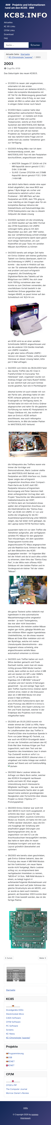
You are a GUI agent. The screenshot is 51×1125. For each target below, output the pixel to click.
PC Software (12, 1026)
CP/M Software (13, 1022)
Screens (9, 1030)
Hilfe (25, 1108)
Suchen (36, 45)
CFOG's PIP (11, 1085)
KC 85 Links (9, 26)
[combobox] (16, 45)
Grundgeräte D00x (15, 1010)
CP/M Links (9, 30)
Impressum (25, 1118)
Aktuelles (8, 22)
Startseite (10, 990)
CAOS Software (13, 1018)
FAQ (6, 38)
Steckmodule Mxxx (15, 1014)
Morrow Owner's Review (17, 1093)
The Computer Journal (16, 1089)
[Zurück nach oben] (46, 1120)
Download (8, 34)
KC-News (10, 1033)
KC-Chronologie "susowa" (18, 1037)
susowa (34, 1114)
